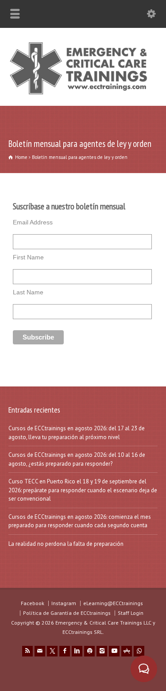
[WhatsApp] (139, 651)
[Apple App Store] (126, 651)
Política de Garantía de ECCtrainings (67, 613)
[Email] (40, 651)
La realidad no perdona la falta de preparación (66, 544)
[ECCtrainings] (83, 94)
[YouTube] (114, 651)
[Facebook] (64, 651)
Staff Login (130, 613)
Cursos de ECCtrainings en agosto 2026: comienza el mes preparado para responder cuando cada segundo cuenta (79, 521)
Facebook (32, 603)
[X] (52, 651)
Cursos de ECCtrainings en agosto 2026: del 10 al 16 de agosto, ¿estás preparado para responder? (76, 459)
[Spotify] (89, 651)
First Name (28, 257)
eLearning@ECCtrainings (113, 603)
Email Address (33, 222)
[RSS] (27, 651)
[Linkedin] (77, 651)
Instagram (63, 603)
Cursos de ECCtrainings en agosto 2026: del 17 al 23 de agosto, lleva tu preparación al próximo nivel (76, 433)
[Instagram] (102, 651)
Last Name (28, 292)
